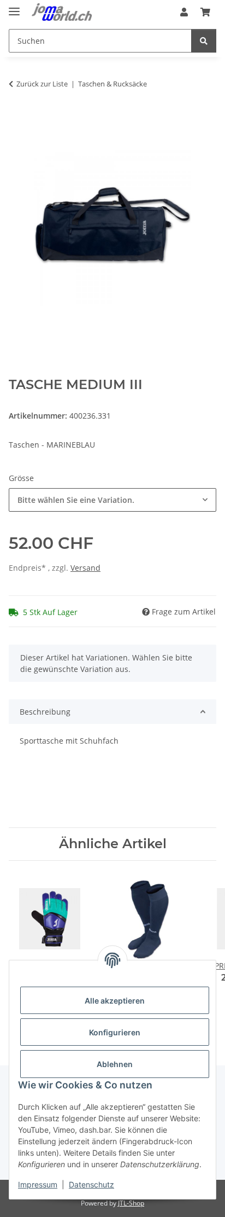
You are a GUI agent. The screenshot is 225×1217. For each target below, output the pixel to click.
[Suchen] (203, 41)
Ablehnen (115, 1064)
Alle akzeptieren (115, 1000)
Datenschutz (91, 1184)
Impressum (37, 1184)
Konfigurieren (114, 1032)
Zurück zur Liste (42, 84)
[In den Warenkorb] (17, 118)
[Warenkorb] (205, 12)
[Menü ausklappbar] (14, 7)
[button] (184, 12)
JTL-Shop (131, 1203)
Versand (85, 568)
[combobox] (112, 500)
